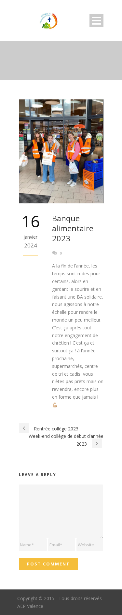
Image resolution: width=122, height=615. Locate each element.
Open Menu (96, 20)
